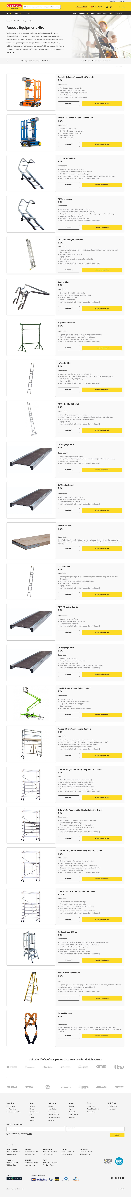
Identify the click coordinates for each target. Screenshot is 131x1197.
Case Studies (52, 1109)
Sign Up (117, 1135)
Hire (8, 13)
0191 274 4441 (33, 1152)
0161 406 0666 (89, 1152)
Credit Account (73, 1114)
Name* (9, 1128)
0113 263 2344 (112, 1106)
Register (71, 1106)
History (32, 1109)
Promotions (112, 1)
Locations (107, 13)
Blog (99, 13)
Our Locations (11, 1145)
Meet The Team (34, 1112)
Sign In (71, 1109)
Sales (17, 13)
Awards (32, 1120)
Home (8, 21)
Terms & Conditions (93, 1109)
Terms (29, 1133)
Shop (27, 13)
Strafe (122, 1189)
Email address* (71, 1128)
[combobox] (42, 7)
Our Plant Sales (11, 1109)
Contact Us (119, 13)
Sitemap (51, 1120)
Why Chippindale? (80, 13)
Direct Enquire (112, 1109)
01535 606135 (70, 1152)
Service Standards (54, 1117)
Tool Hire (14, 21)
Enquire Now (82, 6)
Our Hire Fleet (11, 1106)
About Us (32, 1106)
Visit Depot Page (11, 1154)
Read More (10, 52)
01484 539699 (52, 1152)
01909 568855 (33, 1162)
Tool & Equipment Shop (14, 1112)
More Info (69, 103)
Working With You (54, 1114)
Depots (51, 1106)
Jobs (92, 13)
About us (122, 1)
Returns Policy (91, 1112)
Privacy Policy (91, 1106)
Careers (32, 1117)
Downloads (72, 1117)
